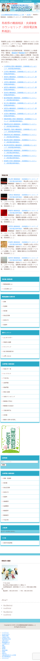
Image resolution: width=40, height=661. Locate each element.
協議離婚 (6, 506)
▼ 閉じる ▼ (4, 630)
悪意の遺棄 (6, 392)
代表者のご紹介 (6, 637)
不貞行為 (6, 378)
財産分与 (6, 320)
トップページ (7, 608)
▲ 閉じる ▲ (4, 660)
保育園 (5, 415)
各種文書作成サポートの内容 (9, 655)
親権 (4, 301)
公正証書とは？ (7, 289)
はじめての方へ (7, 337)
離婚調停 (15, 53)
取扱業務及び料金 (6, 638)
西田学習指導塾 (7, 543)
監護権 (5, 306)
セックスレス (7, 373)
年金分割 (6, 520)
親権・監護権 (7, 478)
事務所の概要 (7, 342)
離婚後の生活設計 (8, 406)
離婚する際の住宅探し (9, 419)
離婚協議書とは (7, 284)
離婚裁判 (22, 53)
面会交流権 (6, 315)
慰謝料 (5, 324)
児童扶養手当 (7, 410)
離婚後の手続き (7, 401)
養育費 (5, 311)
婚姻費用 (6, 501)
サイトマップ (7, 347)
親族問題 (6, 387)
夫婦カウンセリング (9, 396)
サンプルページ (7, 605)
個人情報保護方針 (8, 351)
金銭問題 (6, 382)
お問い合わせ (7, 356)
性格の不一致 (7, 369)
